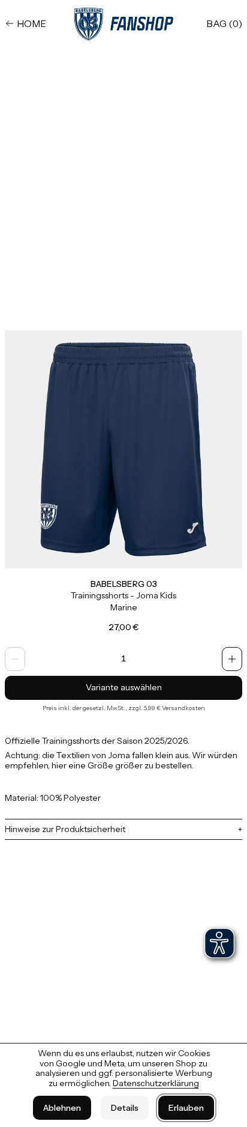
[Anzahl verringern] (15, 659)
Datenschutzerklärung (156, 1083)
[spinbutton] (123, 659)
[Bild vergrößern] (123, 449)
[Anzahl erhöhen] (232, 659)
